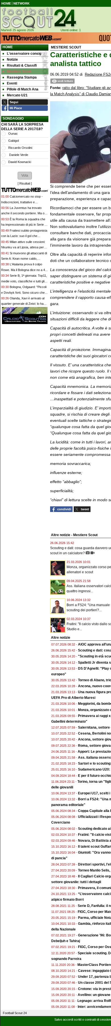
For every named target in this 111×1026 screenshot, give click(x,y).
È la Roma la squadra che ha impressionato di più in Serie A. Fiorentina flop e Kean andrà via (24, 224)
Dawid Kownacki (19, 162)
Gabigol (13, 140)
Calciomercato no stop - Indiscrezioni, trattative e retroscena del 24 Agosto (22, 202)
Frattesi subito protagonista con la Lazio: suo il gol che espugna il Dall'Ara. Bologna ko (24, 236)
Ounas (13, 133)
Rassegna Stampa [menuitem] (22, 77)
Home (8, 47)
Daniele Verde (18, 154)
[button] (25, 175)
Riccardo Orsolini (20, 147)
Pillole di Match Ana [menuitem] (22, 89)
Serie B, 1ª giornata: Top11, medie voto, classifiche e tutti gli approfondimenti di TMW (24, 281)
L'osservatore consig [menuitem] (24, 54)
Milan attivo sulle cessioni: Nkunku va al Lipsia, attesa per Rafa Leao (23, 247)
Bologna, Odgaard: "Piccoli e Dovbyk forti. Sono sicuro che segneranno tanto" (23, 292)
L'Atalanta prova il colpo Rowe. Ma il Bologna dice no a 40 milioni (24, 270)
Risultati (24, 183)
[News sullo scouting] (38, 17)
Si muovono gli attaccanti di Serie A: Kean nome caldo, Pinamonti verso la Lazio (24, 258)
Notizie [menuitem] (12, 60)
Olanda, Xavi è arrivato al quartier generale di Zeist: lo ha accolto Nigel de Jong (22, 304)
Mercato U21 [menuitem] (17, 95)
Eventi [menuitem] (12, 83)
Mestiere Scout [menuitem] (19, 71)
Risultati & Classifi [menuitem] (22, 65)
